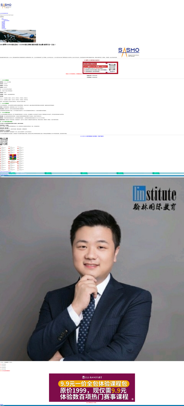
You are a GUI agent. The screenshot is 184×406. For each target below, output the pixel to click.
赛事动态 (3, 25)
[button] (92, 175)
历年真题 (3, 21)
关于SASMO (4, 28)
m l (10, 171)
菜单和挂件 (1, 16)
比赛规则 (3, 23)
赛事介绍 (3, 22)
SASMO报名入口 (5, 19)
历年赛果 (3, 26)
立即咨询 (1, 404)
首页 (2, 18)
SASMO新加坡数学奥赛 (4, 13)
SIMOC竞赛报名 (6, 20)
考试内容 (3, 24)
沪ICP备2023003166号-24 (4, 174)
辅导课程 (3, 27)
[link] (92, 405)
